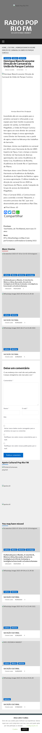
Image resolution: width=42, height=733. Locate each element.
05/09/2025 (18, 322)
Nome (6, 408)
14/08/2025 (18, 671)
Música (14, 275)
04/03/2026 (17, 288)
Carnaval (7, 58)
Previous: (20, 228)
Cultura (15, 58)
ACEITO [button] (24, 729)
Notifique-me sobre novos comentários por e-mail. (20, 438)
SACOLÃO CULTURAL (11, 320)
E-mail (25, 408)
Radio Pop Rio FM (21, 26)
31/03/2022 (20, 69)
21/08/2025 (18, 357)
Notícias (22, 58)
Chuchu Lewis (9, 322)
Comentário (8, 380)
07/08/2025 (18, 707)
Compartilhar (13, 216)
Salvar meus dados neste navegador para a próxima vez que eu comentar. (19, 430)
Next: (20, 238)
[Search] (38, 41)
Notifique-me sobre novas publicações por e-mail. (20, 447)
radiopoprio (8, 288)
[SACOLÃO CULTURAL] (21, 305)
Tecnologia (30, 275)
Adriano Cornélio (9, 69)
